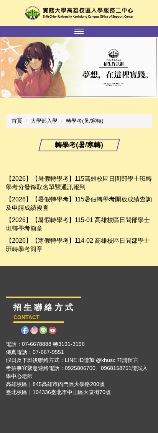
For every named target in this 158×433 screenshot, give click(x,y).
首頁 (17, 121)
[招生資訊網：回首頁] (79, 13)
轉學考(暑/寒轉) (85, 121)
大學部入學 (44, 121)
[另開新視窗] (79, 67)
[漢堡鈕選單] (79, 31)
